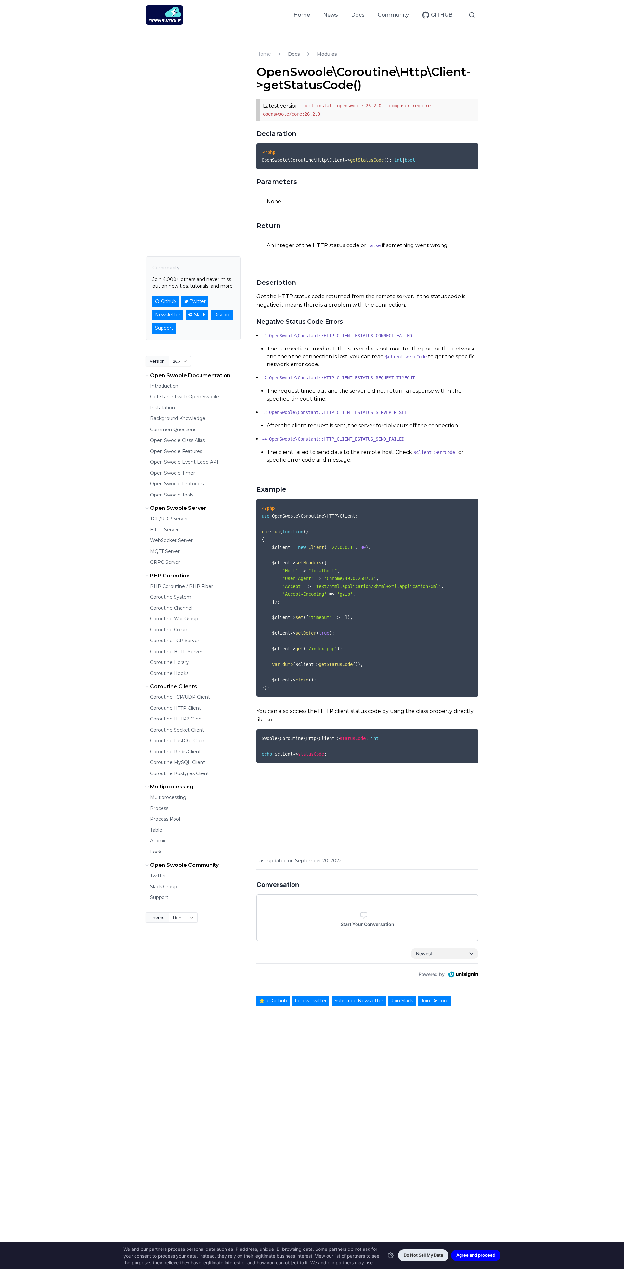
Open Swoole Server (178, 508)
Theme (157, 917)
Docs (358, 15)
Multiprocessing (171, 787)
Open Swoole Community (184, 865)
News (330, 15)
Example (271, 489)
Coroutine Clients (173, 686)
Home (301, 15)
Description (276, 282)
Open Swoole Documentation (190, 375)
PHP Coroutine (170, 576)
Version (157, 361)
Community (393, 15)
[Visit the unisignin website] (462, 974)
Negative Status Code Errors (299, 321)
